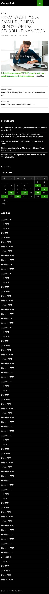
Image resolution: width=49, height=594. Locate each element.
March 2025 (6, 296)
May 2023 (5, 395)
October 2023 (6, 372)
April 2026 (5, 237)
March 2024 (6, 350)
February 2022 (7, 462)
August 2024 (6, 327)
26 (18, 196)
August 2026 (6, 219)
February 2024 (7, 354)
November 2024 (7, 314)
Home (3, 13)
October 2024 (6, 318)
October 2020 (6, 534)
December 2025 (7, 255)
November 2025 (7, 260)
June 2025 (5, 282)
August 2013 (6, 557)
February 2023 (7, 408)
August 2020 (6, 543)
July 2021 (5, 494)
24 (5, 196)
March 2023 (6, 404)
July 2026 (5, 224)
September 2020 (7, 539)
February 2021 (7, 516)
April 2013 (5, 570)
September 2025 (7, 269)
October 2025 (6, 264)
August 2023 (6, 381)
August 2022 (6, 435)
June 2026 (5, 228)
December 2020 (7, 525)
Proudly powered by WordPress (11, 591)
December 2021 (7, 471)
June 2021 (5, 498)
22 (38, 193)
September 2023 (7, 377)
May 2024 (5, 341)
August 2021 (6, 489)
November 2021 (7, 476)
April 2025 (5, 291)
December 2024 (7, 309)
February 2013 (7, 579)
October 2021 (6, 480)
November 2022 (7, 422)
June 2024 (5, 336)
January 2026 (6, 251)
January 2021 (6, 521)
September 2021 (7, 485)
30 (44, 196)
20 (24, 193)
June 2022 (5, 444)
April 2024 (5, 345)
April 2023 (5, 399)
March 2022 (6, 458)
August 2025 (6, 273)
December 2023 (7, 363)
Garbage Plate (8, 3)
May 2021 (5, 503)
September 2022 (7, 431)
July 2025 (5, 278)
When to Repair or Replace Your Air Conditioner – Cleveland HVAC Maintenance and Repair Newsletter (22, 135)
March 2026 (6, 242)
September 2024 (7, 323)
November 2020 (7, 530)
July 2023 (5, 386)
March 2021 (6, 512)
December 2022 (7, 417)
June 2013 (5, 561)
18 (11, 193)
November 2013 (7, 548)
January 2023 (6, 413)
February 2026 (7, 246)
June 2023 (5, 390)
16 (44, 189)
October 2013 (6, 552)
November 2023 (7, 368)
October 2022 (6, 426)
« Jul (3, 204)
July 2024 (5, 332)
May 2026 (5, 233)
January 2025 (6, 305)
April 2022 (5, 453)
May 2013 (5, 566)
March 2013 (6, 575)
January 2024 (6, 359)
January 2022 (6, 467)
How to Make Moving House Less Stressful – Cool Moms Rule (23, 92)
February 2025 (7, 300)
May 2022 (5, 449)
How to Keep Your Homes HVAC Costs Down (18, 102)
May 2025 (5, 287)
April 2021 (5, 507)
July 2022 (5, 440)
